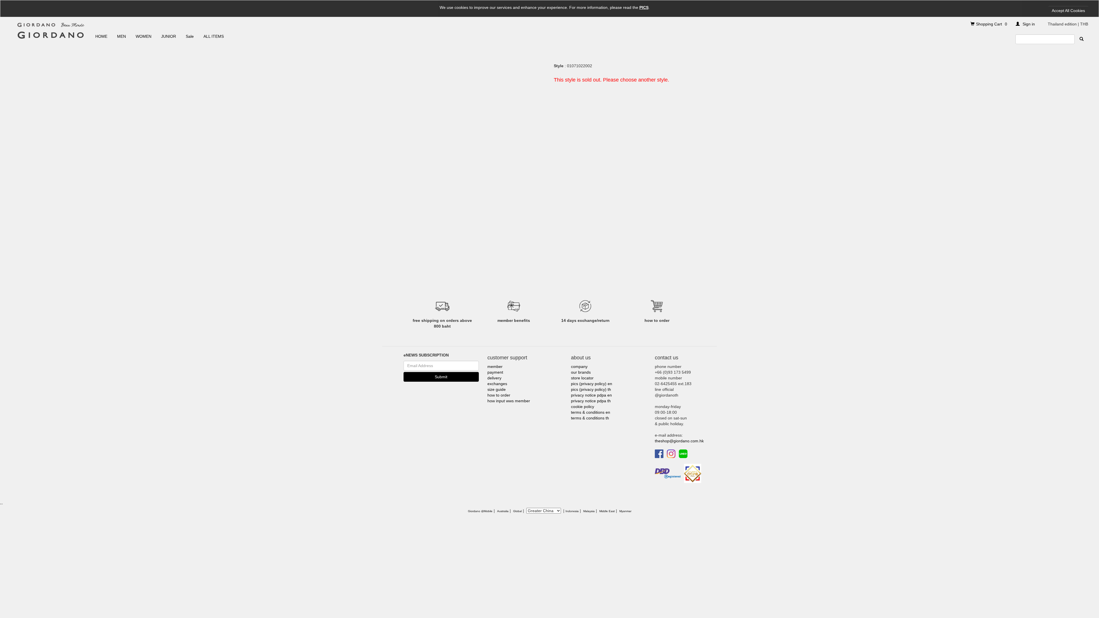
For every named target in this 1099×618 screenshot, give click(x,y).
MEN (121, 36)
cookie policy (582, 406)
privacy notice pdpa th (591, 401)
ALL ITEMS (213, 36)
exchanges (497, 383)
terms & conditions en (590, 412)
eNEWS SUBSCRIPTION (426, 355)
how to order (498, 395)
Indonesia (572, 511)
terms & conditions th (590, 418)
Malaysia (589, 511)
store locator (582, 378)
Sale (190, 36)
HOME (101, 36)
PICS (644, 7)
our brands (581, 372)
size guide (496, 389)
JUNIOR (168, 36)
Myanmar (625, 511)
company (579, 366)
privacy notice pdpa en (591, 395)
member (495, 366)
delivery (494, 378)
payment (495, 372)
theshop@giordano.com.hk (679, 441)
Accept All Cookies (1068, 10)
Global (517, 511)
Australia (503, 511)
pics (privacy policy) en (591, 383)
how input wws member (508, 401)
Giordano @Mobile (480, 511)
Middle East (607, 511)
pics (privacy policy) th (591, 389)
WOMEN (143, 36)
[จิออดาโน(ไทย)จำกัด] (692, 473)
